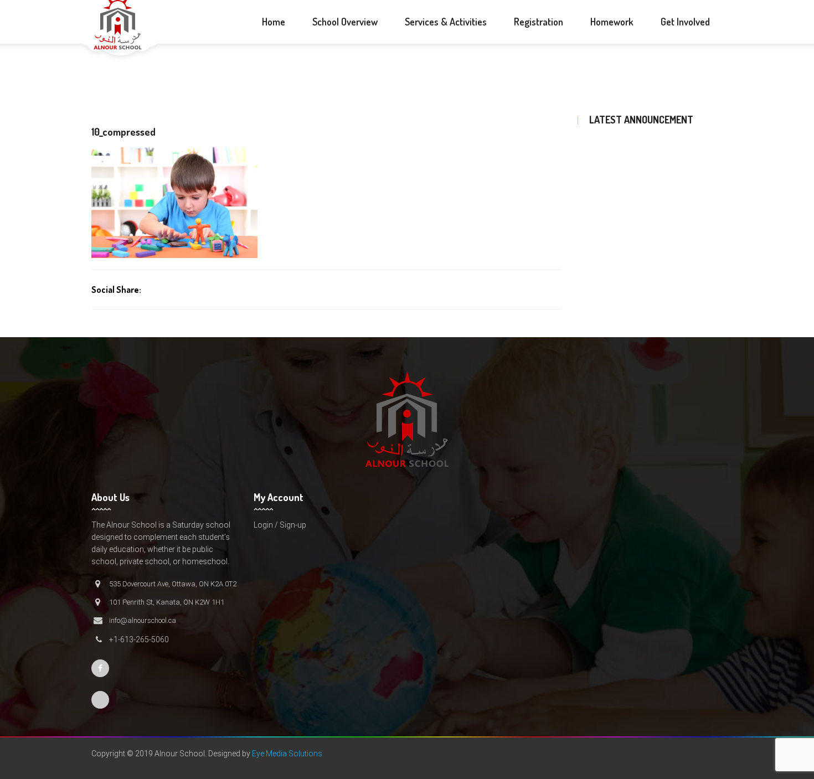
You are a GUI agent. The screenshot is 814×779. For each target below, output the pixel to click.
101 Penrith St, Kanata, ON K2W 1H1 (166, 602)
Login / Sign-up (280, 524)
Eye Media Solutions (287, 753)
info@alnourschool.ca (142, 620)
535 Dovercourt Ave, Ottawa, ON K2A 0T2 (172, 584)
